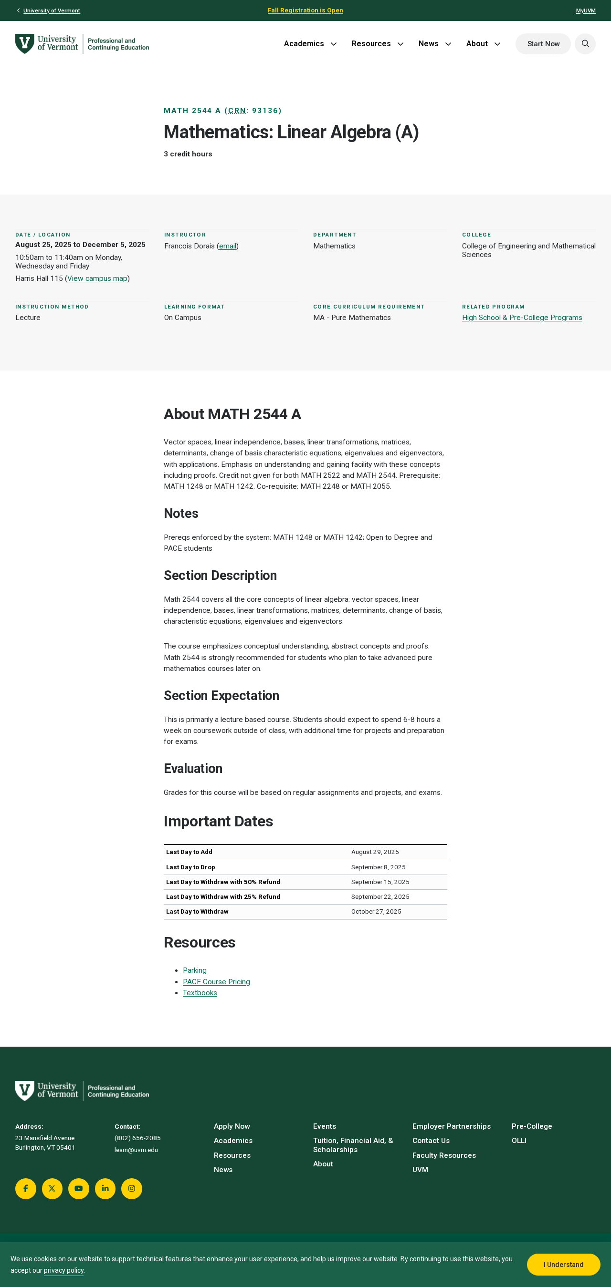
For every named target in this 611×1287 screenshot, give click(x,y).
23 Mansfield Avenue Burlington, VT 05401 (45, 1142)
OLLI (519, 1140)
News (429, 43)
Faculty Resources (444, 1155)
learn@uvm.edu (136, 1149)
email (227, 246)
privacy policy (64, 1270)
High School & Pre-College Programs (522, 317)
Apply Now (232, 1126)
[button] (585, 43)
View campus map (97, 278)
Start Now (543, 44)
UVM (420, 1169)
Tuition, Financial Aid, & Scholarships (353, 1145)
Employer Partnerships (451, 1126)
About (477, 43)
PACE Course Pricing (216, 982)
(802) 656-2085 (138, 1138)
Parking (195, 970)
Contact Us (431, 1140)
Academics (304, 43)
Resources (371, 43)
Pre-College (532, 1126)
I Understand (564, 1264)
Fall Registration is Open (305, 10)
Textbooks (200, 992)
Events (324, 1126)
